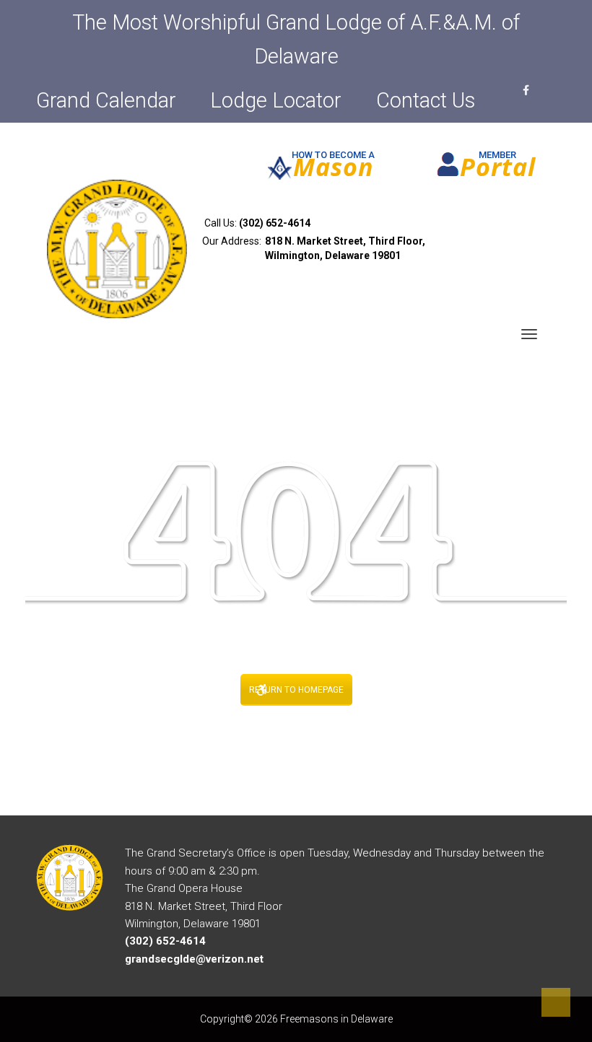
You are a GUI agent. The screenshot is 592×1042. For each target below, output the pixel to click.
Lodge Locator (275, 100)
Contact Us (425, 100)
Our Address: (313, 248)
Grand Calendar (106, 100)
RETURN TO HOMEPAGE (296, 690)
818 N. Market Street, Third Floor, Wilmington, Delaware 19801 (345, 248)
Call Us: (256, 223)
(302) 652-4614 (274, 223)
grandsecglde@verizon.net (194, 959)
